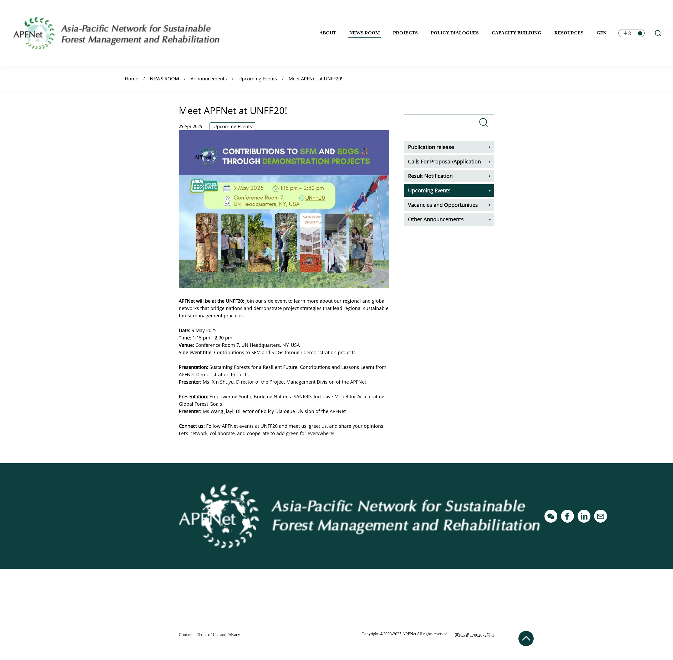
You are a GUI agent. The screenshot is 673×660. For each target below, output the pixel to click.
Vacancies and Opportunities (443, 204)
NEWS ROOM (364, 32)
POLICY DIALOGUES (455, 32)
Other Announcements (436, 219)
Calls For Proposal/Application (444, 161)
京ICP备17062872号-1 (474, 635)
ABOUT (327, 32)
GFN (601, 32)
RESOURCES (568, 32)
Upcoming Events (257, 78)
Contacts (186, 634)
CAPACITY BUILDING (516, 32)
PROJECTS (405, 32)
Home (131, 78)
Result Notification (430, 175)
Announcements (209, 78)
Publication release (431, 147)
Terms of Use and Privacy (218, 634)
